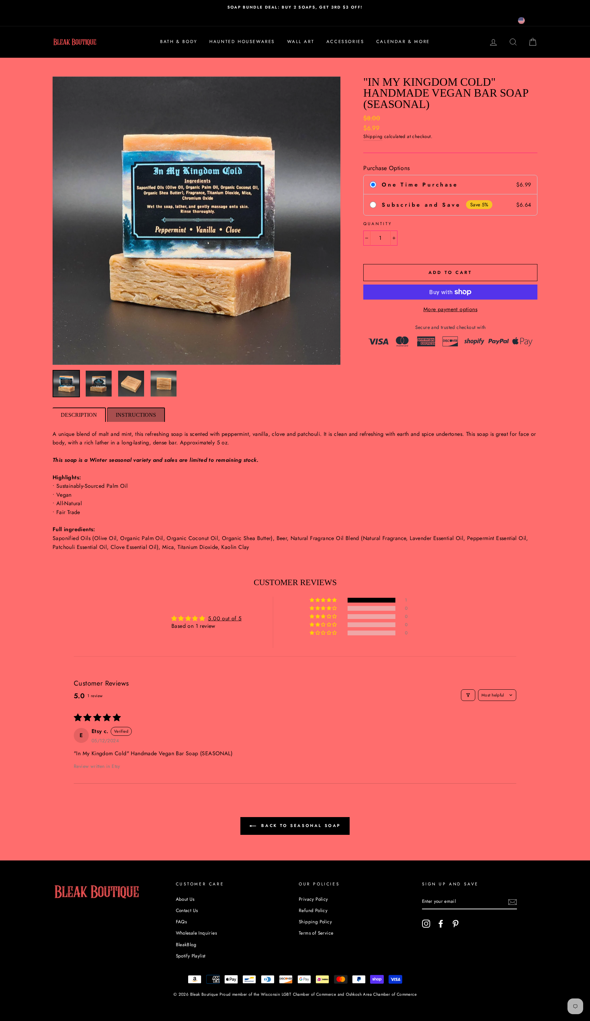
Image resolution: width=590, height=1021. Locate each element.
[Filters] (468, 695)
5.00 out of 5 (224, 618)
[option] (295, 7)
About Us (185, 899)
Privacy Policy (313, 899)
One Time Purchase (420, 184)
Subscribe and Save (421, 205)
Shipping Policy (315, 921)
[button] (324, 600)
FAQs (181, 921)
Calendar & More (403, 41)
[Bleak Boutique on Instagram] (426, 924)
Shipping (372, 136)
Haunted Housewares (242, 41)
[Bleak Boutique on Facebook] (441, 924)
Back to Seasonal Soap (300, 826)
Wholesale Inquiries (196, 932)
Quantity (377, 224)
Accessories (345, 41)
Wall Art (300, 41)
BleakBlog (186, 944)
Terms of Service (316, 932)
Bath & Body (178, 41)
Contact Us (187, 910)
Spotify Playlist (191, 955)
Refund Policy (313, 910)
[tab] (79, 415)
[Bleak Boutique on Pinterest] (455, 924)
